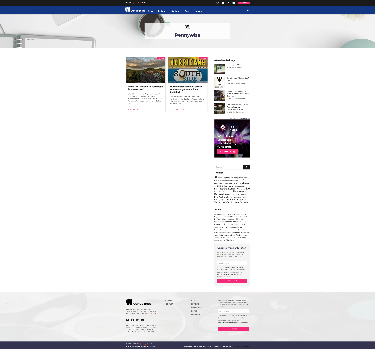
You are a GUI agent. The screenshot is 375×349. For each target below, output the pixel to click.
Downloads (218, 183)
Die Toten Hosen (220, 219)
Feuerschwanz (219, 222)
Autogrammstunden (241, 178)
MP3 (219, 192)
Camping (228, 180)
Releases (238, 191)
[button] (248, 10)
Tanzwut (228, 238)
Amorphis (217, 214)
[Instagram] (228, 2)
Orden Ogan (242, 230)
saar (240, 197)
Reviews (247, 192)
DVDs (224, 183)
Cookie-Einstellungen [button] (241, 346)
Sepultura (243, 232)
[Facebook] (222, 2)
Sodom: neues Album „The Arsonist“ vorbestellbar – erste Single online (238, 93)
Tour (245, 200)
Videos (244, 202)
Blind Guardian (230, 214)
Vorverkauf (217, 205)
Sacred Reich (224, 232)
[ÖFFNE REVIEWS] (166, 11)
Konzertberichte (221, 189)
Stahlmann (228, 235)
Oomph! (235, 230)
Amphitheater (227, 178)
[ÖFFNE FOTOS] (191, 11)
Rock (231, 194)
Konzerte (233, 188)
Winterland (221, 240)
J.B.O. (224, 224)
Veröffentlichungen (231, 202)
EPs (227, 183)
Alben (218, 177)
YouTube (222, 205)
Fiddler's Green (230, 222)
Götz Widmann (240, 222)
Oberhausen (230, 192)
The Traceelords (236, 238)
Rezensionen (222, 194)
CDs (241, 180)
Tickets (239, 199)
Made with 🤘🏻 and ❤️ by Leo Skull (136, 3)
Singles (222, 200)
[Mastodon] (217, 2)
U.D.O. (243, 238)
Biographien (223, 180)
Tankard (222, 238)
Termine (230, 199)
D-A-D (221, 217)
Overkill (217, 232)
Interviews (237, 186)
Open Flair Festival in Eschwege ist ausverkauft (145, 88)
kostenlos (242, 189)
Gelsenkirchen (228, 186)
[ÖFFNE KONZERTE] (203, 11)
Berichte (216, 180)
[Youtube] (233, 2)
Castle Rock (234, 180)
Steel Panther (237, 235)
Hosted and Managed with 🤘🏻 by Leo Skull (141, 346)
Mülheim (223, 192)
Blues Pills (237, 214)
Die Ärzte (230, 219)
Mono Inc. (241, 227)
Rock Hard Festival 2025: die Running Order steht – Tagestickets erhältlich (237, 107)
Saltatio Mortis (234, 232)
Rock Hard (237, 194)
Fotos (246, 183)
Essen (230, 183)
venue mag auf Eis (233, 65)
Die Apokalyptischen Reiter (239, 217)
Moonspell (217, 230)
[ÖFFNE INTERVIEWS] (180, 11)
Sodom (221, 235)
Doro (234, 219)
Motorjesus (224, 230)
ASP (221, 214)
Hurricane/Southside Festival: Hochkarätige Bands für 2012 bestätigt (186, 89)
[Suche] (246, 167)
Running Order (234, 197)
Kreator (242, 225)
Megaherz (234, 227)
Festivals (238, 183)
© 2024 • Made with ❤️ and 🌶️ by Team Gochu (142, 344)
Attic (224, 214)
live (248, 188)
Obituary (231, 230)
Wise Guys (230, 240)
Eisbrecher (241, 219)
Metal (215, 192)
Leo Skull (140, 313)
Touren (217, 202)
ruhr (227, 197)
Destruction (227, 217)
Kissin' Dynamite (234, 225)
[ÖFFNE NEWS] (154, 11)
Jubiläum (242, 186)
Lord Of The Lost (225, 227)
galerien (217, 186)
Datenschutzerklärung (225, 274)
